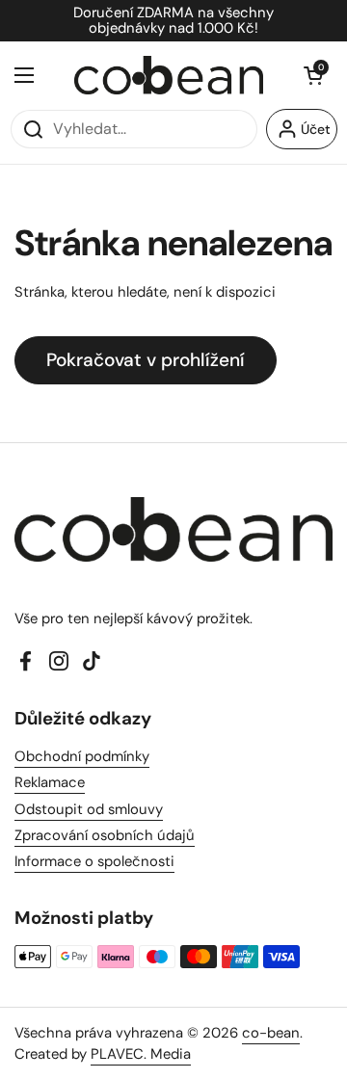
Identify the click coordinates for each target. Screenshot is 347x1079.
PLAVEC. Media (141, 1054)
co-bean (271, 1032)
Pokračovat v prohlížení (145, 360)
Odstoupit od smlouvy (88, 809)
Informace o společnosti (94, 861)
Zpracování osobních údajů (104, 835)
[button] (313, 75)
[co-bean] (169, 75)
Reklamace (49, 782)
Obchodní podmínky (81, 756)
